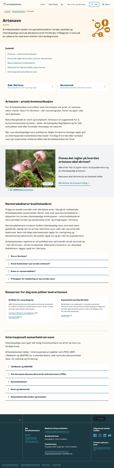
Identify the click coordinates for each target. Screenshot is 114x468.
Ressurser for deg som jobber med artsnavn (26, 67)
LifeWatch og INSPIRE (22, 366)
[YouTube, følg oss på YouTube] (109, 435)
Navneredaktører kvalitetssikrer (21, 63)
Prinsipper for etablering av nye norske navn (33, 279)
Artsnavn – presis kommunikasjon (22, 54)
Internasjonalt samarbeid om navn (22, 72)
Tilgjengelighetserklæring (30, 465)
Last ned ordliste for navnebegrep (21, 313)
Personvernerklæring (10, 465)
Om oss (28, 435)
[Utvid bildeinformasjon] (10, 189)
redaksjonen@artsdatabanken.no (57, 431)
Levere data (56, 465)
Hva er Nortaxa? (19, 256)
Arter (43, 4)
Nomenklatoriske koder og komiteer (29, 397)
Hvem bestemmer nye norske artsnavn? (30, 264)
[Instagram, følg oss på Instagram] (99, 435)
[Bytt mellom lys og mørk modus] (62, 4)
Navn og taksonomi (20, 389)
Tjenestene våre (31, 438)
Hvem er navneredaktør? (23, 271)
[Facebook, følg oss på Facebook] (95, 435)
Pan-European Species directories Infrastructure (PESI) (38, 374)
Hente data (46, 465)
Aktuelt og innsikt (18, 11)
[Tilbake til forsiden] (12, 4)
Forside (7, 11)
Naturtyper (53, 4)
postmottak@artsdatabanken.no (56, 451)
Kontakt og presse (31, 441)
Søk (96, 4)
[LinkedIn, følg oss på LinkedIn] (104, 435)
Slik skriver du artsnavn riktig (73, 183)
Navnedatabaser (19, 382)
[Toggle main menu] (106, 4)
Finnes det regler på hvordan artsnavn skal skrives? (30, 58)
